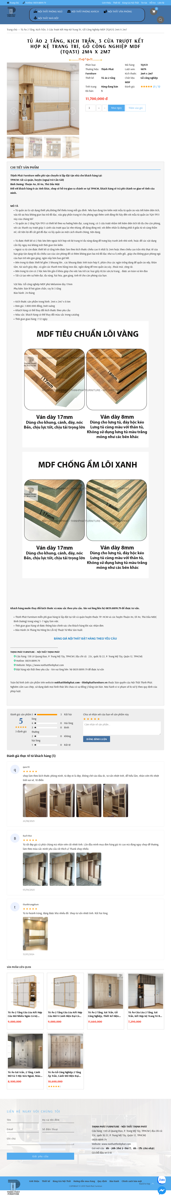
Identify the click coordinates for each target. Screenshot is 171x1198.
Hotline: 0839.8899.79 (36, 2)
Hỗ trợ (152, 2)
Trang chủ (14, 2)
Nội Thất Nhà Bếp (48, 18)
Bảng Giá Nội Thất (130, 2)
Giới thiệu (106, 2)
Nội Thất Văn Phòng (120, 11)
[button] (72, 111)
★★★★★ (150, 86)
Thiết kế (116, 2)
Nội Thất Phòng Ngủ (50, 11)
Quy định (102, 1181)
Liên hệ (161, 2)
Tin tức (144, 2)
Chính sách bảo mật (132, 1181)
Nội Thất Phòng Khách (85, 11)
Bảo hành (114, 1181)
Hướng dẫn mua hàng (84, 1181)
